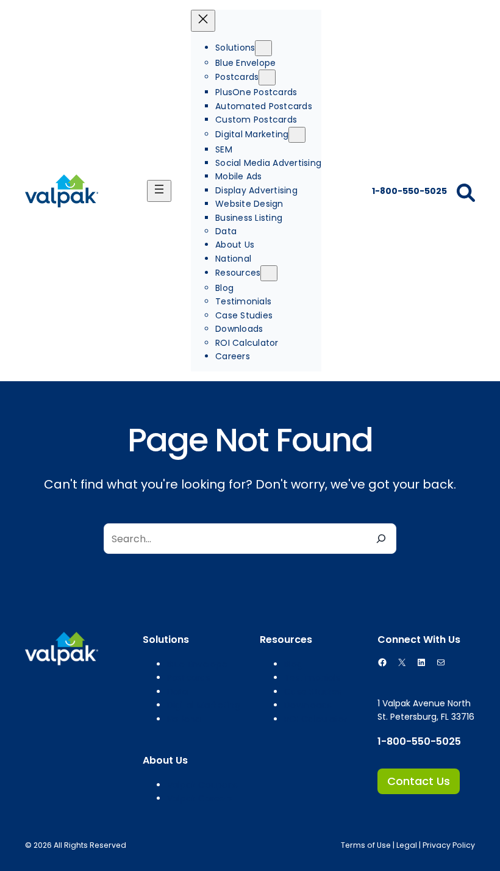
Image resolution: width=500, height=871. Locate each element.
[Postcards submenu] (267, 77)
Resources (286, 640)
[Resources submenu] (268, 273)
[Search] (381, 538)
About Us (165, 760)
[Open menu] (159, 191)
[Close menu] (203, 21)
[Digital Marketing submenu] (296, 135)
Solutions (166, 640)
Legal (406, 845)
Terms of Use (366, 845)
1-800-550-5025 (408, 191)
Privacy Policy (449, 845)
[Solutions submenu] (263, 48)
